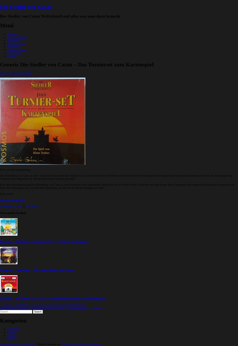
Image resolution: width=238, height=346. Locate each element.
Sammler (12, 335)
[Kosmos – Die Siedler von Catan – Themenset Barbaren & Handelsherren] (8, 291)
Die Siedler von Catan (26, 7)
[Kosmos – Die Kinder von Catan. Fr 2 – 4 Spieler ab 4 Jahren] (8, 234)
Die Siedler (13, 40)
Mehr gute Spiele (16, 49)
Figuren (11, 56)
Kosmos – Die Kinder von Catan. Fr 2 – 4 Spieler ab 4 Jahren (44, 241)
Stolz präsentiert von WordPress (17, 344)
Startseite (12, 34)
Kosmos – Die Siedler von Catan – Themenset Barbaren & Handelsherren (52, 298)
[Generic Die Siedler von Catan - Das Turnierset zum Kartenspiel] (42, 163)
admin (3, 73)
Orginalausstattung (17, 37)
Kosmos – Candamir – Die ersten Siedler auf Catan (36, 270)
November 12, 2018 (20, 73)
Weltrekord (13, 46)
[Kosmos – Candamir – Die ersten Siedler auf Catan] (8, 263)
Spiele (10, 338)
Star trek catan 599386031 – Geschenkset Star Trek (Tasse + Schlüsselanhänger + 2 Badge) (52, 308)
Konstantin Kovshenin (74, 344)
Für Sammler (14, 52)
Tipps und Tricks (16, 43)
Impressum (94, 344)
